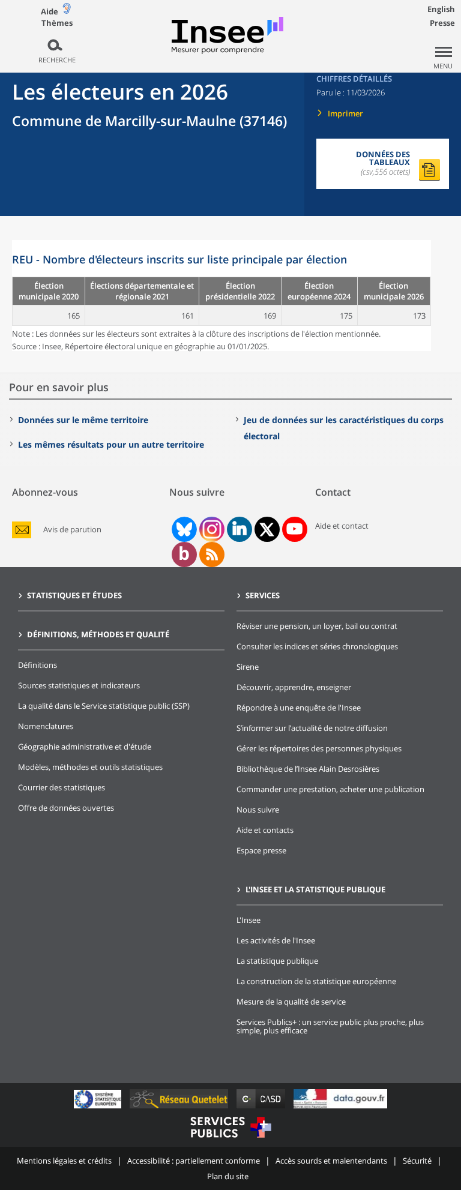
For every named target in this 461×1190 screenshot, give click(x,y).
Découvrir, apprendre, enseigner (294, 687)
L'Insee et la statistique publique (315, 889)
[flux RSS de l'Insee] (212, 554)
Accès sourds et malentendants (331, 1160)
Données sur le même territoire (83, 419)
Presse (442, 22)
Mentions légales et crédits (64, 1160)
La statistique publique (277, 960)
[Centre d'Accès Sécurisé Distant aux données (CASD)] (262, 1108)
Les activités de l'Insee (276, 940)
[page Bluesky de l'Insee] (183, 529)
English (441, 9)
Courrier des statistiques (61, 787)
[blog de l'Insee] (184, 554)
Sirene (248, 666)
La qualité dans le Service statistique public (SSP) (104, 705)
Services (263, 595)
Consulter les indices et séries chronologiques (317, 646)
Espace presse (261, 850)
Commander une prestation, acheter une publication (330, 789)
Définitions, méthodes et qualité (98, 634)
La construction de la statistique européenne (316, 981)
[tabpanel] (221, 295)
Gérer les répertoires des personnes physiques (319, 748)
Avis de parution (72, 529)
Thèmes (57, 23)
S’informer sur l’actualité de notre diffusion (312, 728)
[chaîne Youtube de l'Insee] (294, 529)
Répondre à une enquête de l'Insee (299, 707)
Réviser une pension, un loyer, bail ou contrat (317, 626)
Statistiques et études (74, 595)
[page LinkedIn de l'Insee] (239, 529)
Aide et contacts (265, 830)
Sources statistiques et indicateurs (79, 685)
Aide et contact (342, 525)
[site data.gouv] (340, 1108)
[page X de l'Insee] (266, 529)
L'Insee (249, 920)
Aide (49, 11)
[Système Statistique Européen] (99, 1108)
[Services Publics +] (230, 1139)
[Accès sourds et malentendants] (67, 11)
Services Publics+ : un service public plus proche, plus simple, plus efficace (330, 1026)
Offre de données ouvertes (66, 807)
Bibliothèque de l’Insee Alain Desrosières (308, 768)
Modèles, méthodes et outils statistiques (90, 767)
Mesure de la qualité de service (291, 1001)
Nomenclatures (45, 726)
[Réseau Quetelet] (180, 1108)
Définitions (37, 665)
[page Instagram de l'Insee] (210, 529)
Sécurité (417, 1160)
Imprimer (345, 113)
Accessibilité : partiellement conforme (193, 1160)
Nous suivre (258, 809)
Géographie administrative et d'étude (84, 746)
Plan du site (228, 1176)
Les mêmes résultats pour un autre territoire (111, 444)
